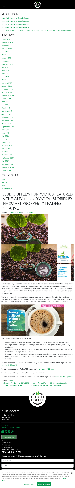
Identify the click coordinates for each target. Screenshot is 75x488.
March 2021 (5, 55)
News (3, 185)
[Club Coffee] (37, 4)
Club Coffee (28, 212)
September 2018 (7, 127)
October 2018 (6, 124)
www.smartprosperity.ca (64, 377)
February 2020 (6, 83)
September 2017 (7, 158)
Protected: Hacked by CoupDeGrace (15, 18)
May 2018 (5, 136)
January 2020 (6, 86)
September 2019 (7, 95)
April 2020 (5, 77)
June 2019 (5, 102)
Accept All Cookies (44, 484)
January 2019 (6, 114)
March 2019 (5, 108)
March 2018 (5, 142)
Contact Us (5, 445)
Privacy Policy (6, 447)
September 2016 (7, 167)
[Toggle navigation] (4, 6)
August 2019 (6, 99)
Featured (4, 182)
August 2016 (6, 170)
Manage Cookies (9, 437)
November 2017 (7, 155)
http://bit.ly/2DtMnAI (9, 365)
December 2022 (7, 45)
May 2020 (5, 74)
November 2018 (7, 120)
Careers (4, 440)
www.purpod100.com (46, 369)
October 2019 (6, 92)
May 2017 (5, 161)
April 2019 (5, 105)
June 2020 (5, 70)
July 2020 (5, 67)
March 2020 (5, 80)
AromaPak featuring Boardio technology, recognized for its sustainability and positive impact (36, 30)
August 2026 (6, 39)
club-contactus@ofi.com (10, 428)
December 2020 (7, 61)
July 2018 (5, 130)
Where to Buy (6, 442)
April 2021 (5, 52)
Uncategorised (6, 189)
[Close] (72, 473)
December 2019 (7, 89)
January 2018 (6, 149)
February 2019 (6, 111)
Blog (3, 179)
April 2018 (5, 139)
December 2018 (7, 117)
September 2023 (7, 42)
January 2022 (6, 49)
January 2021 (6, 58)
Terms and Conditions (9, 449)
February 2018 (6, 145)
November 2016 (7, 164)
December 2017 (7, 152)
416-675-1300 (6, 425)
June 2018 (5, 133)
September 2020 (7, 64)
